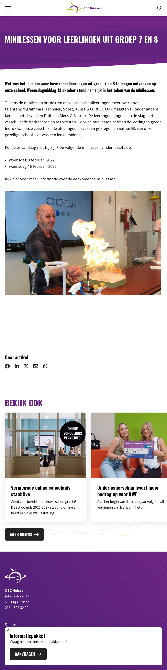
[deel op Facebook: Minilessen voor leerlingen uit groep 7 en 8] (7, 366)
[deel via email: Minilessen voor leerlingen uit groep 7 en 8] (35, 366)
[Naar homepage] (83, 575)
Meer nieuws (21, 534)
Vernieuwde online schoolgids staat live (40, 491)
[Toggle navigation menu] (8, 8)
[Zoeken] (159, 8)
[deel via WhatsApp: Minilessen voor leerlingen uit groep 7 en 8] (45, 366)
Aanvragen (25, 654)
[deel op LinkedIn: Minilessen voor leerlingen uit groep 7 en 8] (17, 366)
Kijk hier (12, 179)
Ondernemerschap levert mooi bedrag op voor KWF (127, 491)
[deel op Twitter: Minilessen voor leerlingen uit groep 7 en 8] (26, 366)
